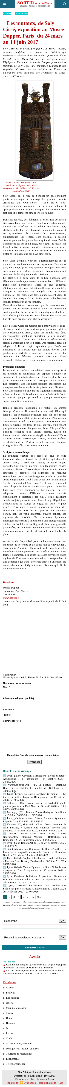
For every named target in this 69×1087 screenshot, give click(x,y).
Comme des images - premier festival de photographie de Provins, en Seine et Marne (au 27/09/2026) (34, 966)
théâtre (44, 902)
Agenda (34, 956)
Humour (57, 902)
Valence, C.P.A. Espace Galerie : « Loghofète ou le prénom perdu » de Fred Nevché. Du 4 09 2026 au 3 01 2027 (34, 806)
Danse (50, 902)
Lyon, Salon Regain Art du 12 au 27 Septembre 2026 (36, 842)
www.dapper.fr (11, 597)
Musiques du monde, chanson (45, 905)
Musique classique (34, 902)
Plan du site (12, 1083)
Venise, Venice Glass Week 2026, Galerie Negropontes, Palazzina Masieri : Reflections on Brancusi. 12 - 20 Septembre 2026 (34, 836)
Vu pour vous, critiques (24, 905)
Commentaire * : (12, 721)
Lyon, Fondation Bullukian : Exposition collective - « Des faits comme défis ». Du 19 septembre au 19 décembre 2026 (34, 879)
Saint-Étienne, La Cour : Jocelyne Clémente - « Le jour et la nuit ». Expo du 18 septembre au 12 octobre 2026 (34, 796)
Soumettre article (34, 947)
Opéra (24, 902)
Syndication (30, 1083)
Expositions (22, 13)
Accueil (7, 13)
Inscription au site (47, 1083)
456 (39, 896)
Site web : (8, 709)
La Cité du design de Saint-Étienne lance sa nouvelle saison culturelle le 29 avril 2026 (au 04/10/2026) (33, 972)
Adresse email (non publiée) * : (20, 698)
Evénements (32, 908)
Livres (5, 905)
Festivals (7, 902)
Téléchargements (44, 908)
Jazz (63, 902)
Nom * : (7, 687)
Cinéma (12, 905)
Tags (60, 1083)
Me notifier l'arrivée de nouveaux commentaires (33, 755)
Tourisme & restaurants (18, 1053)
